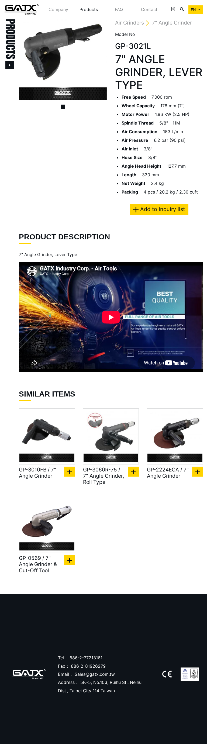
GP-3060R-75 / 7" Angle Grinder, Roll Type (103, 476)
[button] (25, 59)
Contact (149, 9)
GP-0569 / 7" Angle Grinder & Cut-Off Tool (38, 564)
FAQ (119, 9)
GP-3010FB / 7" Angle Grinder (37, 473)
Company (58, 9)
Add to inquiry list (162, 209)
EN (194, 9)
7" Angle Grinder (172, 22)
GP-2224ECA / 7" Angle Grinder (168, 473)
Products (89, 9)
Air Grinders (129, 22)
